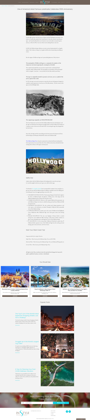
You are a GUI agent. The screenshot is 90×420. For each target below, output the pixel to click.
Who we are (53, 410)
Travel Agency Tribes (51, 418)
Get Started (61, 402)
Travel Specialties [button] (25, 2)
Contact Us (68, 2)
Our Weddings (54, 2)
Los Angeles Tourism (36, 188)
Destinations (32, 2)
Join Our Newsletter (81, 419)
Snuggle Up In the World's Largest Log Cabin (27, 343)
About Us (63, 2)
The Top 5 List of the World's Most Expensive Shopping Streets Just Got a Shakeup (27, 316)
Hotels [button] (36, 2)
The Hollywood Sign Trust (31, 141)
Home (19, 2)
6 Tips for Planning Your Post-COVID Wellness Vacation (25, 370)
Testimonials (53, 415)
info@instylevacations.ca (36, 410)
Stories (59, 2)
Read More (17, 325)
